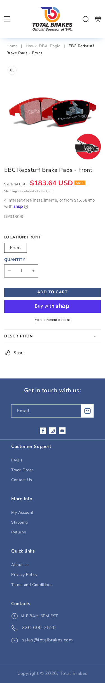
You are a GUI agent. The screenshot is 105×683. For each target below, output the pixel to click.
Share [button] (19, 352)
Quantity (14, 259)
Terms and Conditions (32, 584)
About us (20, 564)
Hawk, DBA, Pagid (43, 46)
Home (12, 46)
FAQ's (17, 460)
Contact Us (21, 480)
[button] (7, 19)
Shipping (10, 191)
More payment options (52, 319)
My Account (22, 512)
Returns (18, 532)
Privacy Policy (24, 574)
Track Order (22, 470)
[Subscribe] (87, 411)
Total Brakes (74, 673)
